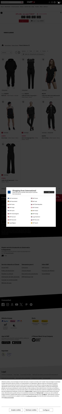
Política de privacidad (9, 397)
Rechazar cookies (31, 410)
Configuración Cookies (31, 396)
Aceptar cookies (16, 410)
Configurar (46, 410)
